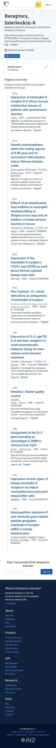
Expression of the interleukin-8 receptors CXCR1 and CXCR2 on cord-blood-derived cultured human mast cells (29, 266)
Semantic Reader (13, 641)
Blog (8, 623)
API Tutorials (11, 667)
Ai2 (34, 729)
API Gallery (10, 674)
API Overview (11, 663)
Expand (21, 30)
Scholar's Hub (11, 645)
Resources (10, 692)
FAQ (7, 704)
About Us (9, 615)
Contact (9, 714)
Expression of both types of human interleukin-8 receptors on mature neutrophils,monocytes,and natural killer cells (29, 487)
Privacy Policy (21, 735)
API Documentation (14, 670)
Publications (11, 685)
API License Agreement (39, 735)
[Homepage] (6, 5)
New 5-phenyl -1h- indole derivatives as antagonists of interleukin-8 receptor (29, 296)
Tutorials (9, 711)
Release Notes (12, 652)
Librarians (9, 707)
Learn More (10, 603)
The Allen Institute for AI (28, 740)
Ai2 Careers (10, 626)
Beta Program (12, 648)
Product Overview (13, 637)
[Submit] (38, 5)
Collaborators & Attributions (23, 732)
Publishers (10, 619)
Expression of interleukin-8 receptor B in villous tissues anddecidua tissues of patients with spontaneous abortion (29, 105)
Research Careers (13, 689)
